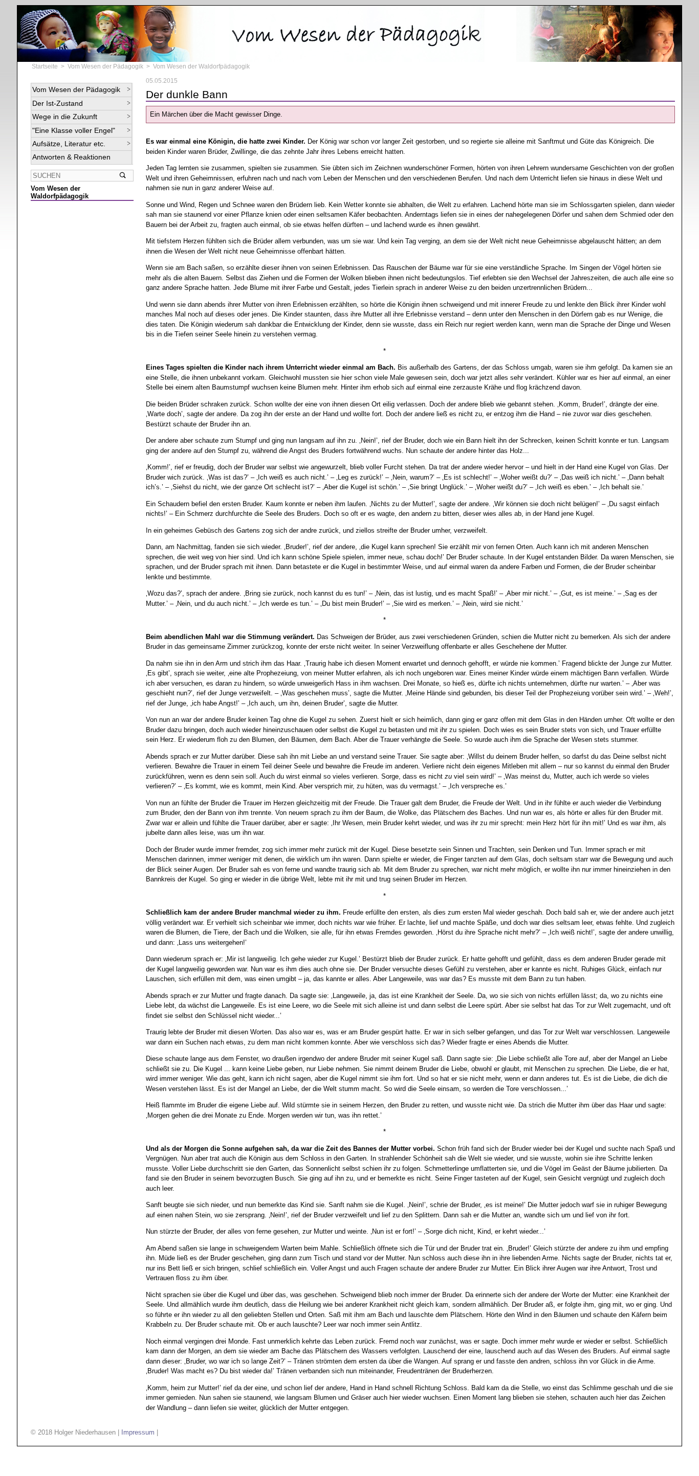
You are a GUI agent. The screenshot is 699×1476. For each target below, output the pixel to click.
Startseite (45, 66)
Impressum (138, 1432)
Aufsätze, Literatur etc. (68, 144)
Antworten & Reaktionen (71, 157)
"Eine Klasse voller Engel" (73, 130)
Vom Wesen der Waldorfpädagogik (201, 66)
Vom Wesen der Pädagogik (105, 66)
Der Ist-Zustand (57, 103)
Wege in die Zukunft (64, 116)
